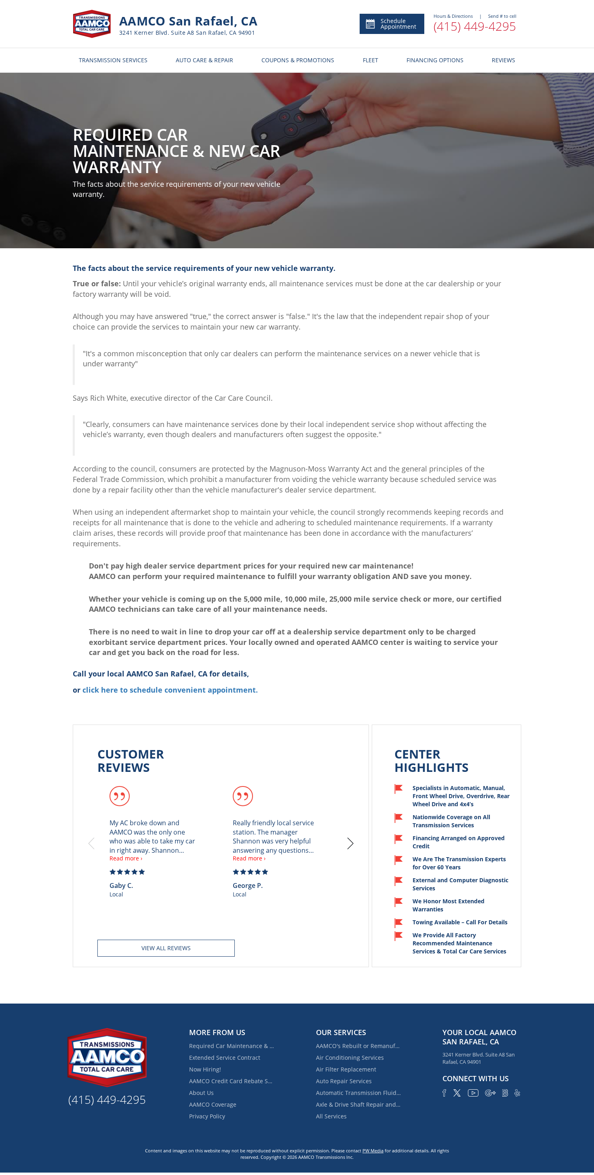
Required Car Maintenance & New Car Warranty (231, 1046)
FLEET (370, 60)
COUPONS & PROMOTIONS (297, 60)
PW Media (372, 1151)
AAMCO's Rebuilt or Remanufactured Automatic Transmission (358, 1046)
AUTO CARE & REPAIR (204, 60)
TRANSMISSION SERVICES (113, 60)
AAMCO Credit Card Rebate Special (231, 1081)
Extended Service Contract (224, 1057)
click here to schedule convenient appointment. (170, 690)
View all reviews (166, 948)
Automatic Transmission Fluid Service (358, 1093)
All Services (331, 1116)
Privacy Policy (207, 1116)
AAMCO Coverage (212, 1104)
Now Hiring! (205, 1069)
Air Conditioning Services (350, 1057)
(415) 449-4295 (475, 26)
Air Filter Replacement (346, 1069)
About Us (201, 1093)
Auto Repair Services (344, 1081)
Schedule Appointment (398, 23)
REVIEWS (503, 60)
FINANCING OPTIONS (435, 60)
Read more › (126, 858)
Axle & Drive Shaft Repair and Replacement (358, 1104)
